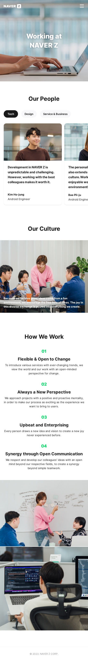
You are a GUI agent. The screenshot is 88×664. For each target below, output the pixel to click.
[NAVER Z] (12, 6)
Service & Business (55, 114)
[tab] (11, 114)
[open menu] (82, 6)
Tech (11, 114)
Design (29, 114)
